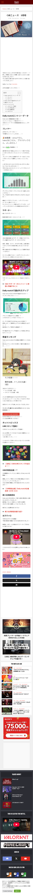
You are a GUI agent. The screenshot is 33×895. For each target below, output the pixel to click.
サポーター (9, 99)
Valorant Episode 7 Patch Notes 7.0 (17, 795)
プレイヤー (9, 97)
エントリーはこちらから (11, 414)
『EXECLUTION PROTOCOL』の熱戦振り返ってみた (21, 670)
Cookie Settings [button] (7, 891)
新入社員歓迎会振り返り (13, 511)
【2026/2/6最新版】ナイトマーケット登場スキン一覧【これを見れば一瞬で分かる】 (21, 711)
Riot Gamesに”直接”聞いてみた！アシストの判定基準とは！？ (21, 687)
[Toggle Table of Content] (18, 93)
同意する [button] (17, 891)
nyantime (16, 18)
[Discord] (7, 859)
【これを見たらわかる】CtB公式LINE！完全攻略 (21, 703)
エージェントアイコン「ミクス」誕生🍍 (20, 678)
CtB (4, 572)
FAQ (17, 700)
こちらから (14, 84)
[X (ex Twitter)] (16, 859)
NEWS (9, 572)
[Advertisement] (16, 55)
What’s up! (15, 779)
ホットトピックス (9, 104)
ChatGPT (15, 684)
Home (4, 9)
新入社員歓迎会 (11, 109)
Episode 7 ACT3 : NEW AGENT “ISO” (18, 787)
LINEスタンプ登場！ (12, 106)
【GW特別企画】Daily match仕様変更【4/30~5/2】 (17, 489)
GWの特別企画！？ (12, 108)
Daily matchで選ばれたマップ (12, 100)
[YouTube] (25, 859)
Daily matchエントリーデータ (12, 95)
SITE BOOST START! (17, 802)
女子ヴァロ (10, 111)
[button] (28, 313)
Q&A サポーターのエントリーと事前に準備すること (17, 285)
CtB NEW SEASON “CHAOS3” (21, 694)
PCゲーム (15, 708)
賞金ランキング (9, 102)
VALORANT (19, 668)
